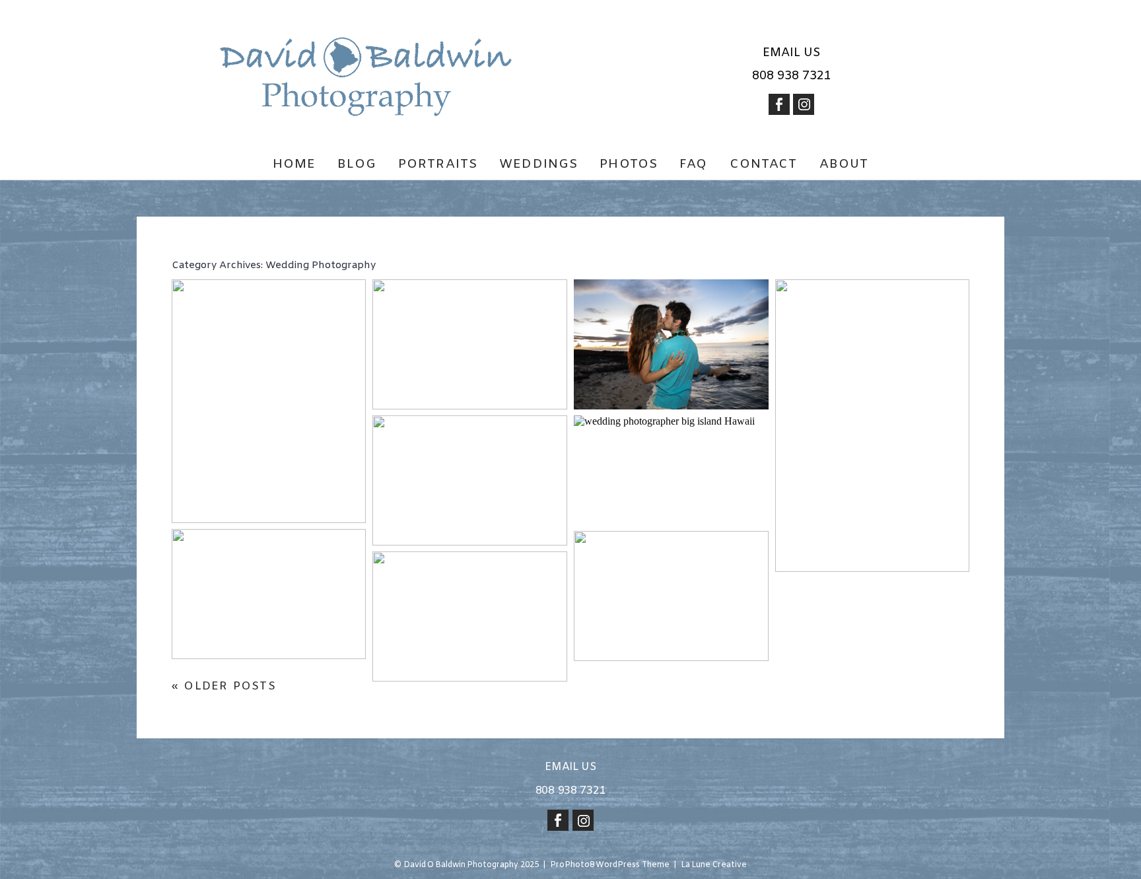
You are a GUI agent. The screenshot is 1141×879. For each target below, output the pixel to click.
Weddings (538, 164)
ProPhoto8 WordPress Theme (610, 865)
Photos (629, 164)
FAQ (693, 164)
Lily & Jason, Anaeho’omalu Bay (670, 313)
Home (294, 164)
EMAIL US (792, 53)
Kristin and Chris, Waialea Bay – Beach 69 (669, 572)
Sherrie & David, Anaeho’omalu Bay (267, 563)
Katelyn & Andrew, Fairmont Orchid (469, 449)
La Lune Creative (714, 865)
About (844, 164)
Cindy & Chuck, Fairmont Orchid (469, 313)
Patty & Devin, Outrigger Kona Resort (469, 593)
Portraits (437, 164)
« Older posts (224, 686)
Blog (356, 164)
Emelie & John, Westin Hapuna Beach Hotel (870, 321)
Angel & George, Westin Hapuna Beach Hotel (268, 321)
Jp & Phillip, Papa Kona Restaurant (670, 449)
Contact (764, 164)
